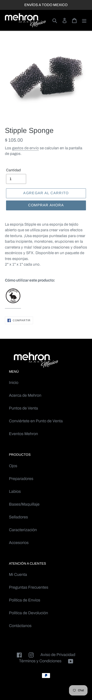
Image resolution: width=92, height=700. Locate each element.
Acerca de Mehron (25, 395)
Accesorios (19, 542)
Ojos (13, 466)
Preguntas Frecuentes (28, 587)
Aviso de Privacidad (57, 654)
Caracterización (23, 530)
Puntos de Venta (23, 408)
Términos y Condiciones (40, 661)
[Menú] (84, 20)
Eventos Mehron (23, 433)
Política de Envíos (24, 600)
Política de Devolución (28, 613)
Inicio (13, 382)
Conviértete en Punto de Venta (36, 421)
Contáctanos (20, 625)
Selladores (18, 517)
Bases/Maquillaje (24, 504)
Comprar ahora (46, 205)
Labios (15, 491)
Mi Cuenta (18, 574)
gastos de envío (25, 148)
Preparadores (21, 478)
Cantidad (13, 170)
